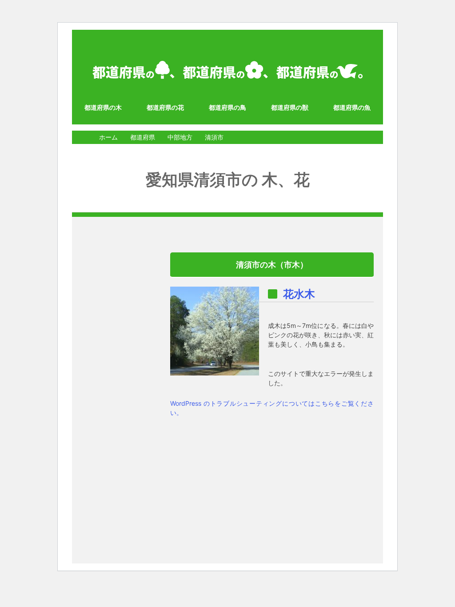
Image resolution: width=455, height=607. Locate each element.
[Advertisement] (116, 385)
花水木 (299, 294)
